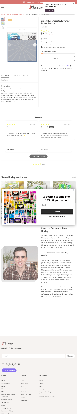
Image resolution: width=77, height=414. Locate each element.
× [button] (73, 4)
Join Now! (49, 11)
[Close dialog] (73, 190)
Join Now (57, 211)
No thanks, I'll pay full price (57, 216)
